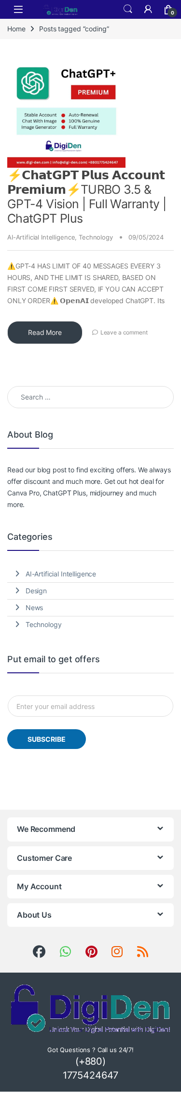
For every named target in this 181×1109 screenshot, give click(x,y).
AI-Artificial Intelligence (41, 237)
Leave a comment (124, 332)
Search (128, 9)
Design (36, 591)
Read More (45, 332)
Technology (96, 237)
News (34, 607)
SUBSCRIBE (47, 739)
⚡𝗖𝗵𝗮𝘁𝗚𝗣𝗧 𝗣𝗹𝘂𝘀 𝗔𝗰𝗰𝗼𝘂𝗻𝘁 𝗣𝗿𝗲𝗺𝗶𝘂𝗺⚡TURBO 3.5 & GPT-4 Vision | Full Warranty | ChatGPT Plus (86, 197)
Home (16, 29)
